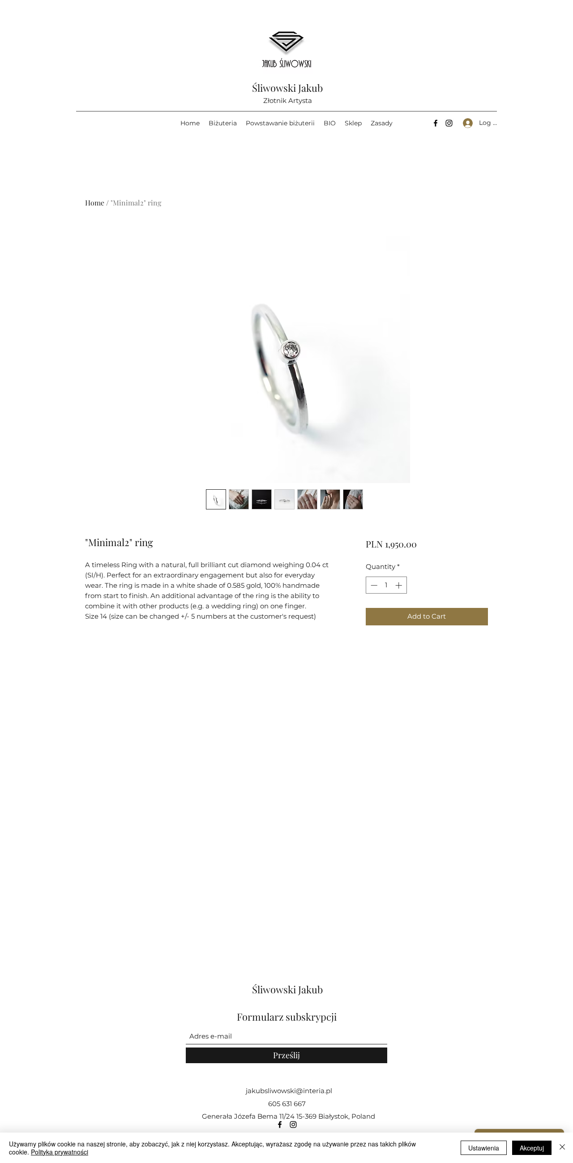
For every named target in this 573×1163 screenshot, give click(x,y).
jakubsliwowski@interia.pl (289, 1090)
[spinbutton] (386, 585)
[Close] (562, 1148)
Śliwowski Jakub (287, 87)
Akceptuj (532, 1147)
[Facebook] (435, 123)
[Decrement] (373, 585)
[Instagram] (449, 123)
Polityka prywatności (59, 1151)
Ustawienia (483, 1147)
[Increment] (399, 585)
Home (94, 202)
